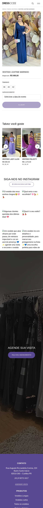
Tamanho (5, 82)
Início (4, 9)
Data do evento (9, 92)
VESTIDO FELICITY (29, 159)
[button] (38, 3)
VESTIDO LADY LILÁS (10, 159)
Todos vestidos (12, 9)
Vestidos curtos (21, 500)
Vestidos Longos (21, 496)
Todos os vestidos (21, 504)
